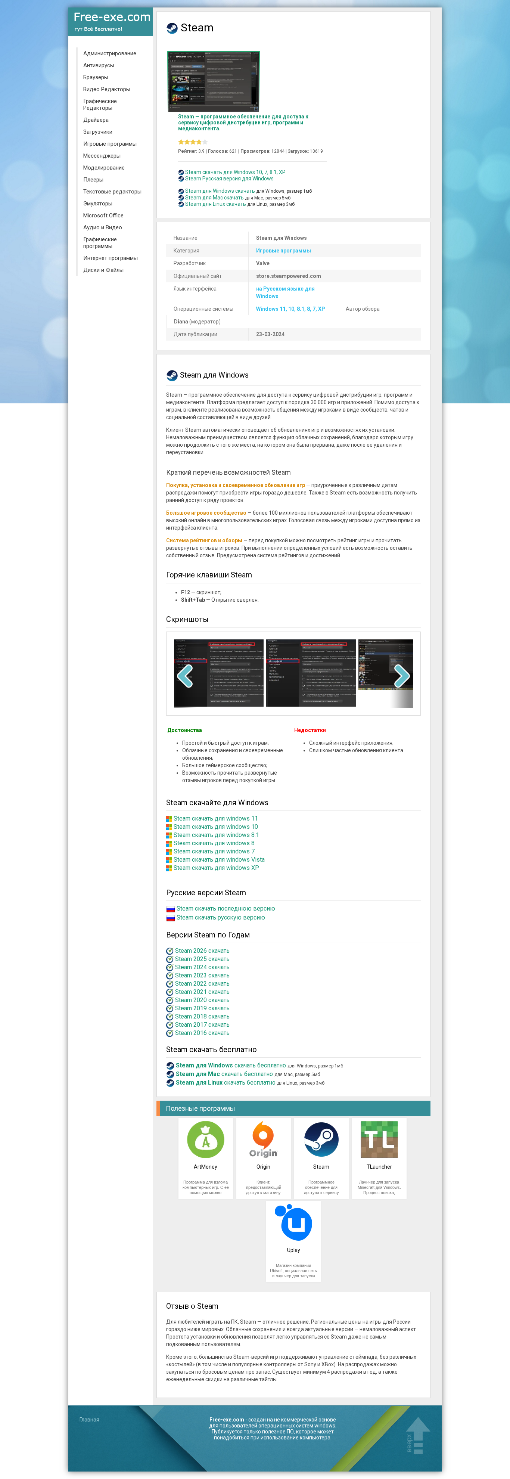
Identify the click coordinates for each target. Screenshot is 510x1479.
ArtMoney (205, 1167)
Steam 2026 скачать (202, 950)
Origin (263, 1167)
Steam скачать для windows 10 (216, 826)
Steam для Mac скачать (214, 198)
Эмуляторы (97, 203)
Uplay (293, 1250)
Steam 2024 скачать (202, 967)
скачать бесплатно (231, 1065)
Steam (321, 1167)
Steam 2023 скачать (202, 975)
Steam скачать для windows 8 (214, 843)
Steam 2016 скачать (202, 1032)
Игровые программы (110, 143)
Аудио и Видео (102, 227)
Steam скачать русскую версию (221, 917)
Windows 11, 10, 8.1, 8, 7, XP (290, 309)
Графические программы (100, 242)
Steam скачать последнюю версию (226, 908)
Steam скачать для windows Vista (219, 859)
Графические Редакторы (100, 104)
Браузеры (95, 77)
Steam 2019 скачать (202, 1008)
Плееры (93, 179)
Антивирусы (98, 65)
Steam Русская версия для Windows (229, 179)
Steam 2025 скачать (202, 958)
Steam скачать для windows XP (216, 867)
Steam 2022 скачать (202, 983)
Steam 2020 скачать (202, 1000)
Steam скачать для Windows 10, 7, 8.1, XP (235, 172)
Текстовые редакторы (112, 191)
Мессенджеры (102, 155)
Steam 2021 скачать (202, 991)
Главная (89, 1420)
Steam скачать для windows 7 (214, 851)
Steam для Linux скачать (215, 204)
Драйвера (96, 120)
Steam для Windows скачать (220, 191)
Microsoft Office (103, 215)
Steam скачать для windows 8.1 (216, 834)
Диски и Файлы (103, 270)
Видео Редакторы (106, 89)
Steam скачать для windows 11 (216, 818)
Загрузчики (97, 131)
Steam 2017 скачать (202, 1024)
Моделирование (104, 167)
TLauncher (379, 1167)
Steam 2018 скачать (202, 1016)
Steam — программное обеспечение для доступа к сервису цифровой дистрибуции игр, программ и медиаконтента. (243, 122)
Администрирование (109, 53)
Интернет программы (110, 258)
